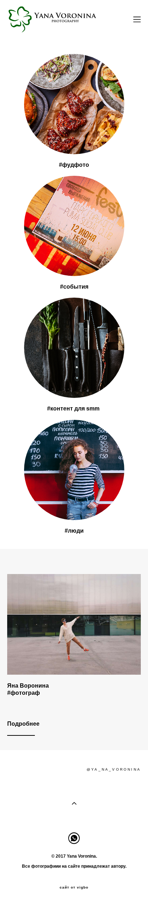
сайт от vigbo (74, 887)
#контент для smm (74, 408)
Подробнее (23, 724)
